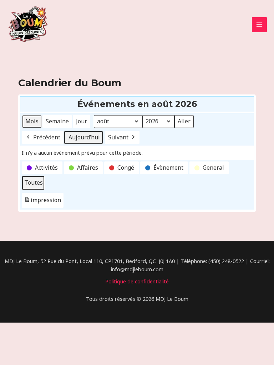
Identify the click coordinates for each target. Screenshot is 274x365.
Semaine (57, 121)
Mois (32, 121)
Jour (81, 121)
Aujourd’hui (84, 137)
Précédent (46, 137)
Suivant (118, 137)
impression (42, 202)
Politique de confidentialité (137, 281)
